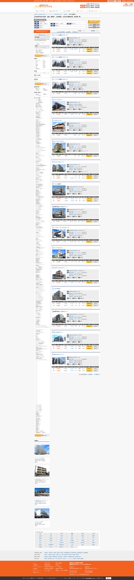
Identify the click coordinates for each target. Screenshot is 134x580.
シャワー (38, 316)
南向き (38, 426)
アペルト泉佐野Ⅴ (57, 184)
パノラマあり (38, 95)
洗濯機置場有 (39, 269)
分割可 (38, 120)
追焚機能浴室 (39, 301)
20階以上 (38, 424)
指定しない (38, 88)
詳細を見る (89, 49)
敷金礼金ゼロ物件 (59, 568)
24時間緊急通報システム (41, 348)
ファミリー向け (39, 180)
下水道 (38, 242)
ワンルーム (38, 60)
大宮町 (61, 533)
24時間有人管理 (39, 354)
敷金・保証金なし (39, 50)
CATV (37, 337)
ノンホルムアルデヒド (41, 147)
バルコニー (39, 235)
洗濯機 (38, 413)
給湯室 (38, 261)
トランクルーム (39, 329)
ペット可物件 (58, 566)
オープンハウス (39, 166)
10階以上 (38, 422)
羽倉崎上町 (61, 544)
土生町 (45, 554)
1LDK (44, 61)
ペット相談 (39, 99)
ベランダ (38, 234)
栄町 (51, 535)
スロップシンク (39, 291)
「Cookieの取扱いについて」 (90, 578)
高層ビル (38, 153)
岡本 (72, 546)
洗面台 (38, 305)
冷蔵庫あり (39, 283)
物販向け (38, 224)
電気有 (38, 250)
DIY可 (37, 225)
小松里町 (50, 554)
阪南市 (58, 552)
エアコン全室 (39, 409)
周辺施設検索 (47, 564)
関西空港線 (71, 41)
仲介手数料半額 (39, 186)
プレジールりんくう (58, 99)
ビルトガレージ (39, 257)
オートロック (39, 344)
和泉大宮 (60, 558)
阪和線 (50, 556)
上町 (72, 544)
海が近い (38, 181)
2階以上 (38, 421)
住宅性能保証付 (39, 125)
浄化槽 (38, 243)
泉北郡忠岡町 (73, 552)
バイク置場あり (39, 266)
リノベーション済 (40, 110)
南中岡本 (61, 542)
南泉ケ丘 (61, 546)
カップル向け (39, 176)
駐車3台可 (38, 272)
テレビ (38, 417)
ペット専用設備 (39, 102)
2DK (44, 63)
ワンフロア (39, 158)
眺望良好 (38, 127)
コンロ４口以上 (39, 296)
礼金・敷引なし (39, 51)
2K (36, 63)
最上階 (38, 425)
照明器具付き (39, 262)
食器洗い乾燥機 (39, 284)
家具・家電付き (39, 268)
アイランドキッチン (40, 290)
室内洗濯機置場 (39, 227)
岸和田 (45, 558)
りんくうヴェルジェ (58, 247)
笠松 (76, 37)
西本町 (51, 540)
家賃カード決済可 (40, 431)
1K (43, 60)
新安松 (40, 544)
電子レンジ (39, 411)
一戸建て (37, 44)
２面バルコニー (39, 251)
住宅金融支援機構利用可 (41, 165)
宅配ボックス (39, 347)
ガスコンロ (39, 280)
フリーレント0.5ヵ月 (41, 150)
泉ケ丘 (51, 546)
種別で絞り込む (42, 34)
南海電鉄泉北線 (71, 556)
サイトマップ (36, 570)
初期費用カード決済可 (41, 432)
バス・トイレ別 (39, 299)
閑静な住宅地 (39, 106)
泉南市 (62, 552)
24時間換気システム (40, 247)
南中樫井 (72, 542)
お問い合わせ (47, 563)
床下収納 (38, 324)
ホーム (35, 563)
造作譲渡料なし (39, 217)
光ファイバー (39, 340)
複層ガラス (39, 350)
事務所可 (38, 113)
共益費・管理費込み (40, 52)
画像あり (37, 94)
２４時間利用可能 (40, 197)
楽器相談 (38, 103)
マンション (43, 42)
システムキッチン (40, 286)
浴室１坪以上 (39, 310)
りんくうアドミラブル (58, 141)
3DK (37, 65)
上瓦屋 (93, 533)
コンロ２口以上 (39, 281)
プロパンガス (39, 240)
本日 (44, 88)
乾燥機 (38, 414)
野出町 (61, 540)
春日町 (82, 533)
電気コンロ (39, 292)
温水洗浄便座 (39, 303)
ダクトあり (39, 198)
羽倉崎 (75, 169)
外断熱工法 (39, 277)
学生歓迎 (38, 133)
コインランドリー (40, 264)
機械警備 (38, 260)
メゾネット (39, 231)
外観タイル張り (39, 279)
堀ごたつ (38, 255)
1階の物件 (38, 418)
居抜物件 (38, 187)
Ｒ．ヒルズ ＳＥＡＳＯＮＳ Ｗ (61, 227)
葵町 (83, 544)
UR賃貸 (38, 168)
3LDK (44, 65)
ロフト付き (39, 229)
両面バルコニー (39, 254)
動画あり (45, 94)
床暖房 (38, 323)
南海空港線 (71, 39)
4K (36, 67)
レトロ (38, 144)
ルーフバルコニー (40, 236)
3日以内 (37, 89)
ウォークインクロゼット (41, 325)
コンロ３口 (39, 295)
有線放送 (38, 339)
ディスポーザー (39, 288)
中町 (93, 538)
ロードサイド (39, 214)
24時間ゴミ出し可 (40, 357)
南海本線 (71, 42)
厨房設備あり (39, 203)
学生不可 (38, 136)
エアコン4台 (39, 407)
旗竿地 (38, 190)
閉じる (108, 578)
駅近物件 (57, 564)
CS (37, 335)
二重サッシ (39, 246)
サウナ (38, 312)
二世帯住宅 (39, 143)
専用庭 (38, 232)
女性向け (38, 177)
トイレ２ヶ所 (39, 309)
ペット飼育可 (39, 101)
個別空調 (38, 258)
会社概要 (35, 564)
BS (37, 336)
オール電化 (39, 244)
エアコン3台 (39, 406)
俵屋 (61, 538)
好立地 (38, 210)
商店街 (38, 213)
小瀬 (62, 554)
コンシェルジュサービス (41, 359)
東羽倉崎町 (51, 544)
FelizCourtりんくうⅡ (58, 354)
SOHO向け (38, 161)
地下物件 (38, 212)
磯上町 (53, 554)
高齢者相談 (39, 117)
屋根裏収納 (39, 331)
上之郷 (40, 535)
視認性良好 (39, 199)
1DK (37, 61)
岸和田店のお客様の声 (49, 566)
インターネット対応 (40, 341)
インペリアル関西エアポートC (60, 79)
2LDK (37, 64)
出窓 (37, 238)
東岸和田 (50, 558)
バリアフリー (39, 118)
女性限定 (38, 116)
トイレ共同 (39, 314)
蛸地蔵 (82, 558)
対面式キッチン (39, 287)
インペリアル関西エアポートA (60, 35)
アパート (37, 42)
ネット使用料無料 (40, 343)
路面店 (38, 216)
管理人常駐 (39, 122)
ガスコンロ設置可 (40, 172)
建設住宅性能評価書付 (41, 124)
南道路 (38, 429)
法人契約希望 (39, 139)
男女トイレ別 (39, 307)
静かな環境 (39, 218)
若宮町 (93, 542)
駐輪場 (38, 265)
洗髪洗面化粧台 (39, 306)
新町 (72, 535)
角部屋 (38, 428)
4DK (44, 67)
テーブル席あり (39, 206)
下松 (56, 558)
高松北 (82, 535)
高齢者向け (39, 142)
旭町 (40, 533)
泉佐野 (75, 42)
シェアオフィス (39, 220)
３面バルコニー (39, 253)
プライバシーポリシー (38, 566)
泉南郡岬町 (85, 552)
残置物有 (38, 202)
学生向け (38, 175)
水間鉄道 (65, 556)
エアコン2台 (39, 405)
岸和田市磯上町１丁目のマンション (42, 479)
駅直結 (38, 157)
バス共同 (38, 313)
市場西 (93, 544)
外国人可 (38, 170)
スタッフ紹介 (47, 570)
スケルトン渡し (39, 188)
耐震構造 (38, 276)
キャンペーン (39, 183)
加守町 (73, 554)
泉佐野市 (74, 37)
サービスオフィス (40, 155)
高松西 (93, 535)
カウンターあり (39, 205)
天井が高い (39, 146)
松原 (40, 542)
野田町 (77, 554)
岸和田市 (46, 552)
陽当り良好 (39, 105)
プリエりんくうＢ (57, 120)
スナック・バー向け (40, 221)
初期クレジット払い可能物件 (62, 570)
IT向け (38, 162)
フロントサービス (40, 355)
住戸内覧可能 (39, 358)
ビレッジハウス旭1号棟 (39, 458)
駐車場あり (39, 420)
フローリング (39, 228)
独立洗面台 (39, 317)
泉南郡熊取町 (67, 552)
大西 (51, 533)
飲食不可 (38, 195)
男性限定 (38, 131)
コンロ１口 (39, 294)
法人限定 (38, 138)
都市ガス (38, 239)
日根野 (82, 540)
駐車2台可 (38, 271)
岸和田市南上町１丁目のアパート (41, 500)
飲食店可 (38, 129)
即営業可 (38, 201)
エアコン (38, 318)
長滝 (40, 540)
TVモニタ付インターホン (41, 346)
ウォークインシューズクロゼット (42, 328)
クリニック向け (39, 164)
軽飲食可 (38, 194)
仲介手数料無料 (39, 184)
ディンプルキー (39, 351)
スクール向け (39, 159)
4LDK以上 (38, 68)
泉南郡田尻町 (79, 552)
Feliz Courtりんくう (58, 332)
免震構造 (38, 275)
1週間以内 (45, 89)
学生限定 (38, 132)
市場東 (40, 546)
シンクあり (39, 207)
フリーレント (39, 149)
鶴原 (72, 538)
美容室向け (39, 223)
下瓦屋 (61, 535)
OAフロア (38, 154)
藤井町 (70, 554)
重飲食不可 (39, 192)
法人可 (38, 140)
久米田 (63, 558)
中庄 (83, 538)
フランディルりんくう (58, 161)
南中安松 (83, 542)
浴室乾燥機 (39, 302)
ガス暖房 (38, 320)
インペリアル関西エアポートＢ (60, 57)
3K (43, 64)
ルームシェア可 (39, 173)
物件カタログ (36, 572)
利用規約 (35, 568)
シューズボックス (40, 332)
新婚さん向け (39, 179)
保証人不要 (39, 112)
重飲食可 (38, 191)
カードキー (39, 151)
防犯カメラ (39, 352)
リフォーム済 (39, 109)
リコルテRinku (56, 288)
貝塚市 (54, 552)
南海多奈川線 (78, 556)
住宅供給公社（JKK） (41, 169)
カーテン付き (39, 410)
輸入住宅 (38, 128)
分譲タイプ (39, 121)
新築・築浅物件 (59, 563)
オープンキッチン (40, 298)
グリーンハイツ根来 (39, 521)
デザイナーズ (39, 107)
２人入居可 (39, 114)
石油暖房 (38, 321)
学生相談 (38, 135)
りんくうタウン (78, 39)
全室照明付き (39, 416)
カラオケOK (39, 209)
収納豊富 (38, 333)
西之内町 (66, 554)
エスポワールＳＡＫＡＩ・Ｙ (60, 267)
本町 (93, 540)
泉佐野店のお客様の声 (49, 568)
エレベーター (39, 249)
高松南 (51, 538)
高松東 (40, 538)
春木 (53, 558)
